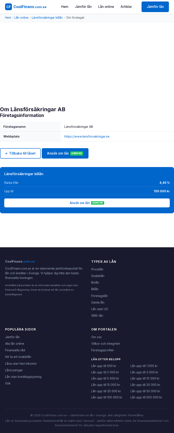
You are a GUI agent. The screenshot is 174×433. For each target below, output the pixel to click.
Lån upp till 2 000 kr (105, 372)
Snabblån (97, 276)
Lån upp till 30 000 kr (106, 391)
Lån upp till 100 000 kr (106, 397)
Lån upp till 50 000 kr (145, 391)
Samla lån (97, 302)
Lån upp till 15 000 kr (105, 385)
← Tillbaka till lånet (20, 153)
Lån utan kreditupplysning (23, 376)
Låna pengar (14, 370)
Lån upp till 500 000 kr (146, 397)
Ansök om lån (64, 153)
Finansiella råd (15, 350)
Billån (94, 289)
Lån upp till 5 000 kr (105, 378)
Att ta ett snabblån (18, 356)
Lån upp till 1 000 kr (144, 366)
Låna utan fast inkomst (20, 363)
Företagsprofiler (102, 350)
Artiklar (126, 7)
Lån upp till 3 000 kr (144, 372)
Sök (8, 383)
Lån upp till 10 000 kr (145, 378)
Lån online (106, 7)
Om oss (96, 337)
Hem (64, 7)
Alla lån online (14, 343)
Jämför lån (83, 7)
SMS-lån (97, 315)
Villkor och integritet (105, 343)
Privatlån (97, 269)
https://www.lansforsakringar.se (86, 136)
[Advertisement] (87, 74)
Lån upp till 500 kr (103, 366)
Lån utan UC (99, 309)
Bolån (95, 282)
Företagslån (99, 296)
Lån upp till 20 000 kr (145, 385)
